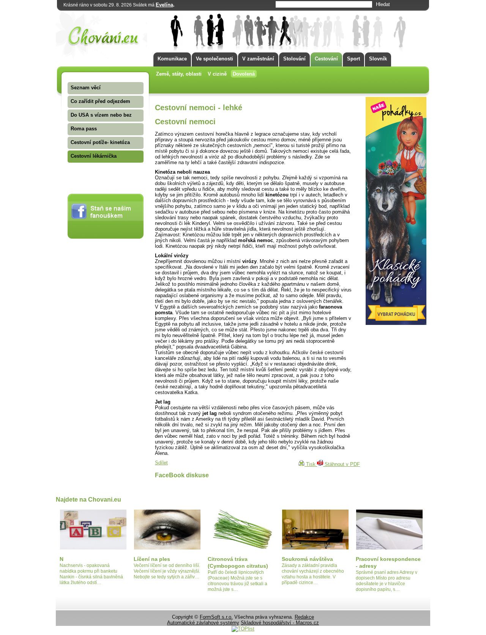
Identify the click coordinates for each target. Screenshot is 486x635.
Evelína (164, 5)
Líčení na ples (152, 559)
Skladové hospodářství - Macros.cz (280, 622)
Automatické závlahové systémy (203, 622)
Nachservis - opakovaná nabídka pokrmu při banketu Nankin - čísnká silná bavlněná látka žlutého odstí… (91, 574)
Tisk (311, 464)
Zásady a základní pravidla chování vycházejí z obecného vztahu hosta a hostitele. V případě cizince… (313, 574)
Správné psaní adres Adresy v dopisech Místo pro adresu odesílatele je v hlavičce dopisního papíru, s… (386, 581)
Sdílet (161, 463)
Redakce (304, 617)
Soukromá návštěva (307, 559)
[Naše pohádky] (396, 323)
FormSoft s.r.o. (216, 617)
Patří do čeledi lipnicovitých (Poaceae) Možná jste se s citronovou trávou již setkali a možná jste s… (237, 581)
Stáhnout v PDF (341, 464)
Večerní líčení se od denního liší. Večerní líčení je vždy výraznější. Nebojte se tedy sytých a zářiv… (167, 571)
